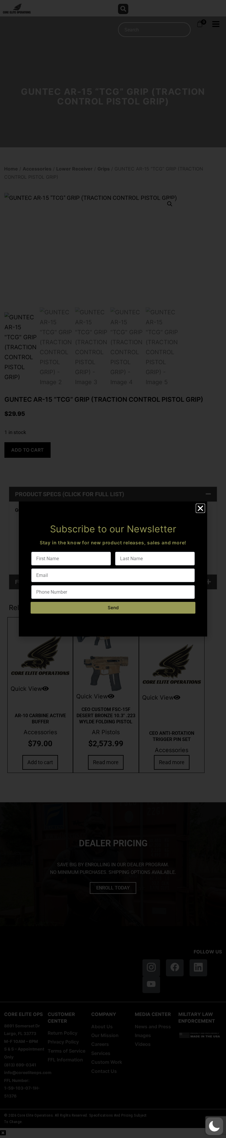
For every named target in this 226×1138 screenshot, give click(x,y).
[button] (214, 1126)
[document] (113, 569)
